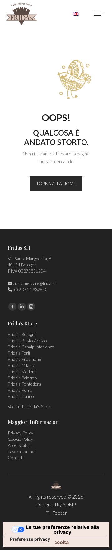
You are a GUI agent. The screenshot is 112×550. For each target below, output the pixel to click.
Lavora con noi (21, 451)
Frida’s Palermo (22, 377)
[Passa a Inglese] (76, 14)
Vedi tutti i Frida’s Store (29, 406)
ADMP (69, 504)
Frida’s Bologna (22, 334)
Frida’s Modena (22, 371)
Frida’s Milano (21, 365)
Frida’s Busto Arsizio (27, 340)
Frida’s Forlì (19, 353)
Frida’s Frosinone (24, 359)
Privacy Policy (20, 432)
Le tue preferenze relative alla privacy (62, 529)
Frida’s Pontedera (24, 383)
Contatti (16, 457)
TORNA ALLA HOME (56, 183)
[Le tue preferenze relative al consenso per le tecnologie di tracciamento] (30, 539)
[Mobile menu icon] (98, 14)
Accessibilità (19, 445)
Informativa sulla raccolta (38, 542)
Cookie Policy (20, 439)
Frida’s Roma (20, 390)
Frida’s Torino (21, 396)
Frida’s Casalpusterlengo (31, 346)
